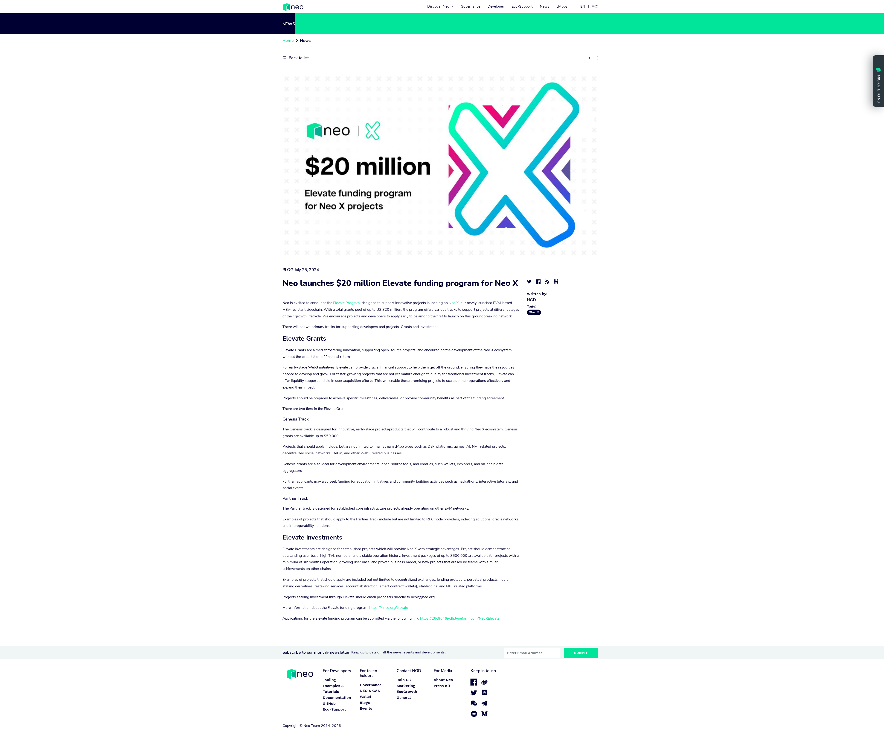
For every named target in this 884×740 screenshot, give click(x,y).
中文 (595, 6)
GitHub (329, 703)
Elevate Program (346, 302)
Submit (581, 653)
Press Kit (442, 686)
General (404, 697)
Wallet (365, 696)
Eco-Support (522, 6)
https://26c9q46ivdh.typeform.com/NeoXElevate (459, 618)
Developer (496, 6)
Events (366, 708)
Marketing (406, 686)
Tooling (329, 680)
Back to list (299, 58)
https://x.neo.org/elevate (388, 607)
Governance (470, 6)
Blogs (365, 702)
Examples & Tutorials (333, 689)
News (544, 6)
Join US (404, 680)
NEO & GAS (370, 690)
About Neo (443, 680)
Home (288, 40)
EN (582, 6)
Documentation (337, 697)
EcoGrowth (407, 691)
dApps (562, 6)
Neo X (454, 302)
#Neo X (534, 312)
